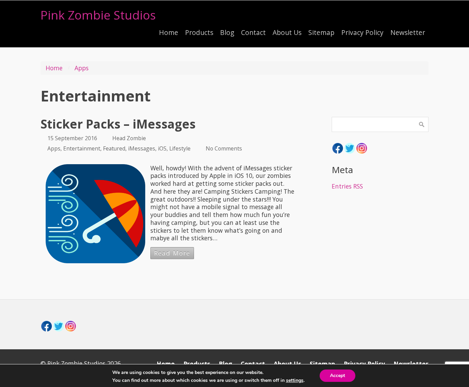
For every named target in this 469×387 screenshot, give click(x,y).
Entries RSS (347, 186)
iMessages (141, 148)
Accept (337, 375)
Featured (114, 148)
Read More (172, 253)
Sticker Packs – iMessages (118, 124)
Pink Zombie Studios (98, 15)
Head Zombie (129, 138)
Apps (82, 68)
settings (295, 380)
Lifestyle (180, 148)
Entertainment (81, 148)
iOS (162, 148)
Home (54, 68)
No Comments (224, 148)
